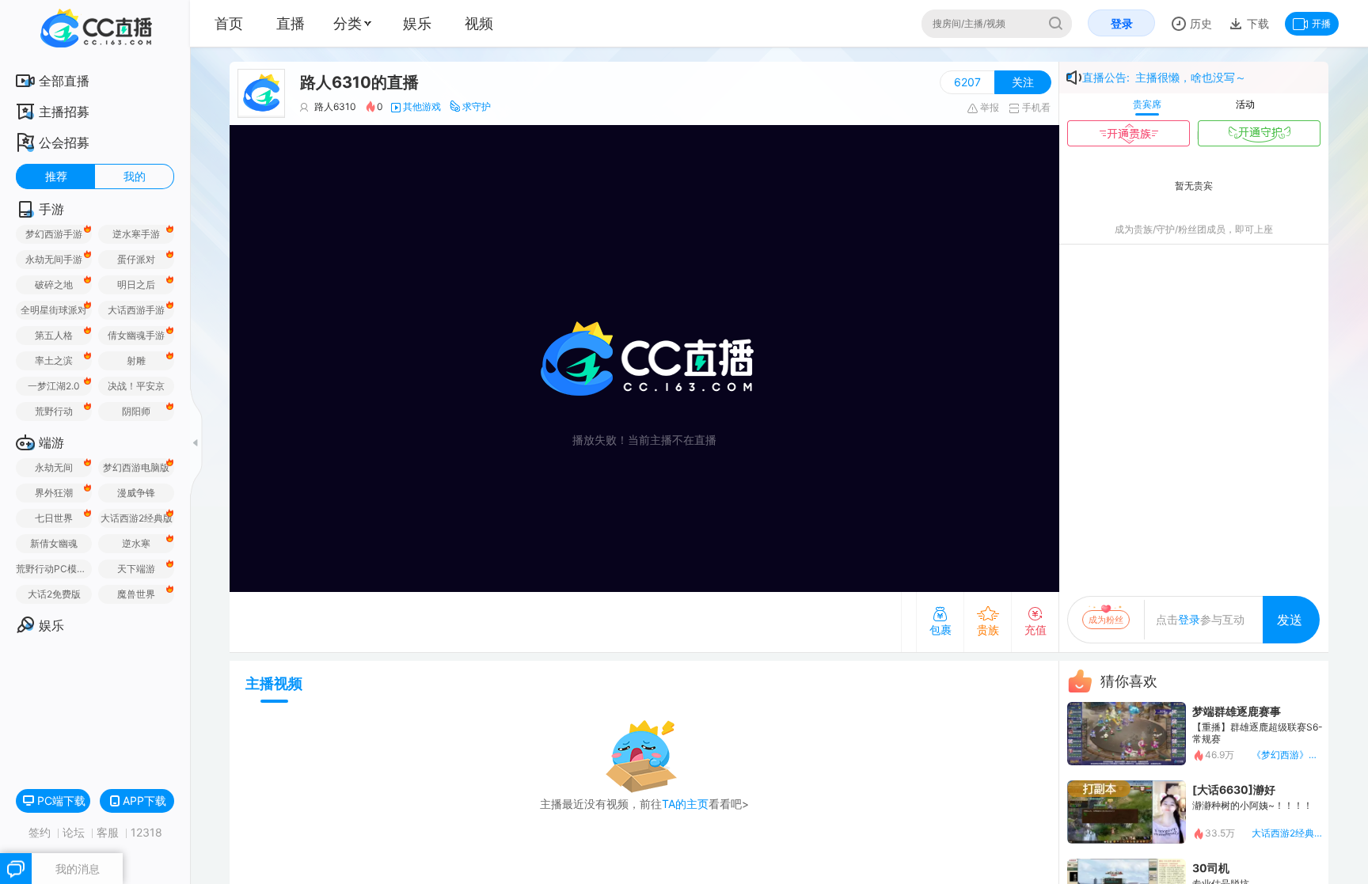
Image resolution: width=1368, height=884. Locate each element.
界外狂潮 (54, 493)
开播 (1321, 23)
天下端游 (136, 569)
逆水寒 (136, 543)
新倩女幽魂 (54, 543)
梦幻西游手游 (53, 234)
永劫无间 (54, 467)
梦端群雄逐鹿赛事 (1236, 711)
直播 (290, 23)
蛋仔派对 (136, 259)
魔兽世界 (136, 594)
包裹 (940, 629)
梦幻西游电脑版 (136, 467)
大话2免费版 (54, 594)
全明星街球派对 (54, 310)
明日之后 (136, 284)
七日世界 (54, 518)
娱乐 (417, 23)
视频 (479, 23)
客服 (109, 832)
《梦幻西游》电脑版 (1287, 755)
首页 (229, 23)
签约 (41, 832)
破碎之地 (54, 284)
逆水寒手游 (136, 234)
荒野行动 (54, 411)
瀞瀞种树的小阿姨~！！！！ (1252, 805)
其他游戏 (422, 106)
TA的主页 (685, 803)
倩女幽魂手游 (136, 335)
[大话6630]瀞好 (1233, 789)
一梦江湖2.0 (54, 386)
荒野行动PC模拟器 (54, 569)
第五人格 (54, 335)
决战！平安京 (136, 386)
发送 (1289, 620)
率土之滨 (54, 360)
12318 (146, 832)
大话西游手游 (136, 310)
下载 (1256, 23)
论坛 (75, 832)
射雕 (136, 360)
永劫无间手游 (53, 259)
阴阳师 (136, 411)
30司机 (1210, 868)
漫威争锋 (136, 493)
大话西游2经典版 (137, 518)
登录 (1122, 23)
